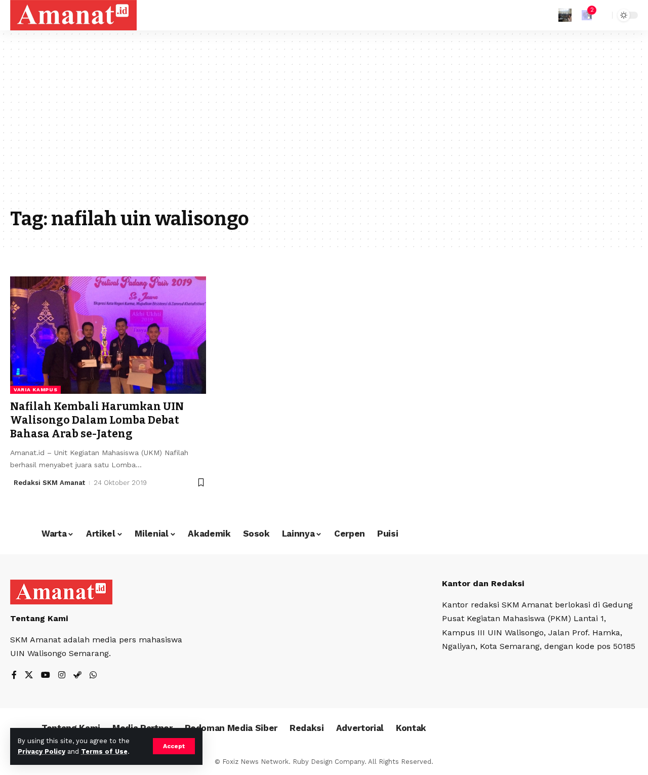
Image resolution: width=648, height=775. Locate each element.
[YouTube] (45, 675)
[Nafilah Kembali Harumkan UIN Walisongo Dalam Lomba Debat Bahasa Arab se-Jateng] (108, 335)
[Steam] (77, 675)
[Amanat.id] (73, 15)
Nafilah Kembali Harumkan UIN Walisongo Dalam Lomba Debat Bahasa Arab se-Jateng (97, 420)
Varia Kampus (35, 389)
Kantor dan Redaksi (483, 583)
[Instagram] (62, 675)
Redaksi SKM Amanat (49, 482)
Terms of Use (104, 751)
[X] (28, 675)
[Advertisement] (324, 126)
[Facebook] (14, 675)
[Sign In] (565, 15)
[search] (602, 15)
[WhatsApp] (93, 675)
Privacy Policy (41, 751)
